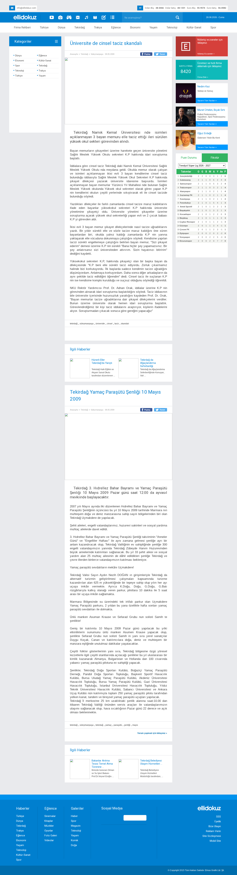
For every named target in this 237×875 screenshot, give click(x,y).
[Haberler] (112, 17)
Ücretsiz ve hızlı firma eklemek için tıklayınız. (209, 65)
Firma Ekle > (202, 77)
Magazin (76, 825)
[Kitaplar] (95, 17)
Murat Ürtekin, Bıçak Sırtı (211, 109)
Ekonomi (135, 27)
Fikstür (215, 157)
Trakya (98, 27)
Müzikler (49, 825)
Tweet (162, 54)
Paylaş (147, 54)
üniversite (100, 323)
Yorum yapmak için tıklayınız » (152, 733)
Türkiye (44, 27)
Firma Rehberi (22, 27)
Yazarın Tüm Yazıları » (207, 100)
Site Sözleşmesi (211, 836)
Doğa (74, 845)
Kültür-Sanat (194, 27)
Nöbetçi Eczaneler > (205, 54)
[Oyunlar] (69, 17)
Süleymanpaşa (97, 54)
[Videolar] (51, 17)
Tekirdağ (79, 27)
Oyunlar (48, 830)
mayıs (135, 725)
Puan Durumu (189, 157)
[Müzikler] (86, 17)
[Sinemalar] (77, 17)
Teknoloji (172, 27)
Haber (74, 816)
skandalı (125, 323)
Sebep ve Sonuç (205, 91)
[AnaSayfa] (25, 17)
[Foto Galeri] (60, 17)
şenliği (127, 725)
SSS (218, 816)
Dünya (61, 27)
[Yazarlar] (103, 17)
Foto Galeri (50, 835)
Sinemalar (50, 816)
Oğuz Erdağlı (204, 133)
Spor (213, 27)
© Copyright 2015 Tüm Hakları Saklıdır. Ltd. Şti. (196, 870)
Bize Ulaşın (215, 826)
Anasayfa (74, 54)
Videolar (49, 840)
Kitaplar (48, 820)
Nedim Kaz (203, 86)
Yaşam (153, 27)
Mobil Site (215, 840)
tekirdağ (74, 323)
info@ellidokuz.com (26, 8)
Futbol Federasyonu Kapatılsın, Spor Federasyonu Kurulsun (211, 116)
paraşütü (118, 725)
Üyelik (217, 821)
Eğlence (116, 27)
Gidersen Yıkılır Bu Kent (208, 138)
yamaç (108, 725)
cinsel (109, 323)
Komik (74, 840)
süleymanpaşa (87, 323)
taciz (117, 323)
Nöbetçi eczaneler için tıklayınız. (210, 41)
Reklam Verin (213, 831)
